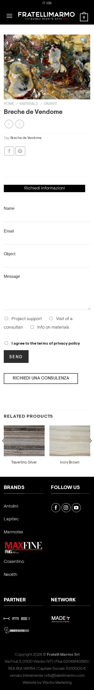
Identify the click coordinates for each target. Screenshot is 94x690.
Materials (29, 104)
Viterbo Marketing (57, 683)
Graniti (50, 104)
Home (9, 104)
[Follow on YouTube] (76, 507)
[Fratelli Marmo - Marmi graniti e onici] (46, 16)
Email (9, 231)
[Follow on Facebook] (55, 507)
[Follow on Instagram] (66, 507)
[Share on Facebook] (9, 151)
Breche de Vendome (26, 138)
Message (12, 276)
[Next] (90, 450)
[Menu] (9, 16)
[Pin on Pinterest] (20, 151)
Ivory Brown (69, 463)
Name (9, 208)
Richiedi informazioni (44, 188)
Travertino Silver (24, 463)
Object (9, 254)
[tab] (44, 188)
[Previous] (3, 450)
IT (44, 3)
